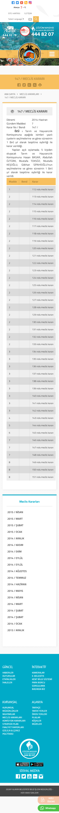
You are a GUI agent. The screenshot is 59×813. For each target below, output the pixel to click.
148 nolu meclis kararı (42, 455)
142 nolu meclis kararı (42, 410)
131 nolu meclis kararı (42, 329)
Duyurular (8, 676)
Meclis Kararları (29, 94)
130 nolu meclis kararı (42, 322)
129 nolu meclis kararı (42, 314)
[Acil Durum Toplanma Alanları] (18, 38)
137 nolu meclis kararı (42, 373)
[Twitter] (17, 2)
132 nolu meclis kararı (42, 336)
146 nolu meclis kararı (42, 440)
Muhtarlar (8, 714)
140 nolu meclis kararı (42, 395)
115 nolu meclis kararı (42, 211)
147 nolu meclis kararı (42, 447)
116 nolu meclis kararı (42, 218)
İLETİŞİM (28, 13)
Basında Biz (38, 689)
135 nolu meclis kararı (42, 359)
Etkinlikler (9, 679)
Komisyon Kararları (14, 720)
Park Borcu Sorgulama (38, 684)
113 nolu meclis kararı (42, 196)
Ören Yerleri (39, 714)
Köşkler (36, 720)
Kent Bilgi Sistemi (42, 679)
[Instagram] (30, 2)
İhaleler (7, 682)
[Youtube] (21, 2)
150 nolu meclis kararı (42, 469)
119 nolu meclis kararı (42, 241)
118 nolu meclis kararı (42, 233)
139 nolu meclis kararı (42, 388)
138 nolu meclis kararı (42, 381)
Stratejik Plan (10, 724)
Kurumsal (8, 707)
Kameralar (38, 672)
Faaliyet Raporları (13, 727)
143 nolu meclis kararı (42, 418)
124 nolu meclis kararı (42, 277)
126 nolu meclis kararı (42, 292)
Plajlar (36, 717)
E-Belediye (38, 676)
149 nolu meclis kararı (42, 462)
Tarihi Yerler (39, 710)
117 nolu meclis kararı (42, 226)
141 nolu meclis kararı (42, 403)
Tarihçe (36, 707)
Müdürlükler (10, 710)
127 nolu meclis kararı (42, 300)
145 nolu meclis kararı (42, 432)
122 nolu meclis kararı (42, 263)
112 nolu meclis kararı (42, 189)
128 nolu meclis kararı (42, 307)
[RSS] (25, 2)
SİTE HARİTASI (14, 13)
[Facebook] (13, 2)
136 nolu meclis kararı (42, 366)
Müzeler (37, 724)
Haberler (7, 672)
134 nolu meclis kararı (42, 351)
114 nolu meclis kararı (42, 204)
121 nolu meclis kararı (42, 255)
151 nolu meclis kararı (42, 477)
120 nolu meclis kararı (42, 248)
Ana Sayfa (9, 94)
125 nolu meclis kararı (42, 285)
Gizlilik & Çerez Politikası (11, 732)
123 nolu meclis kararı (42, 270)
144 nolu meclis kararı (42, 425)
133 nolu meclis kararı (42, 344)
